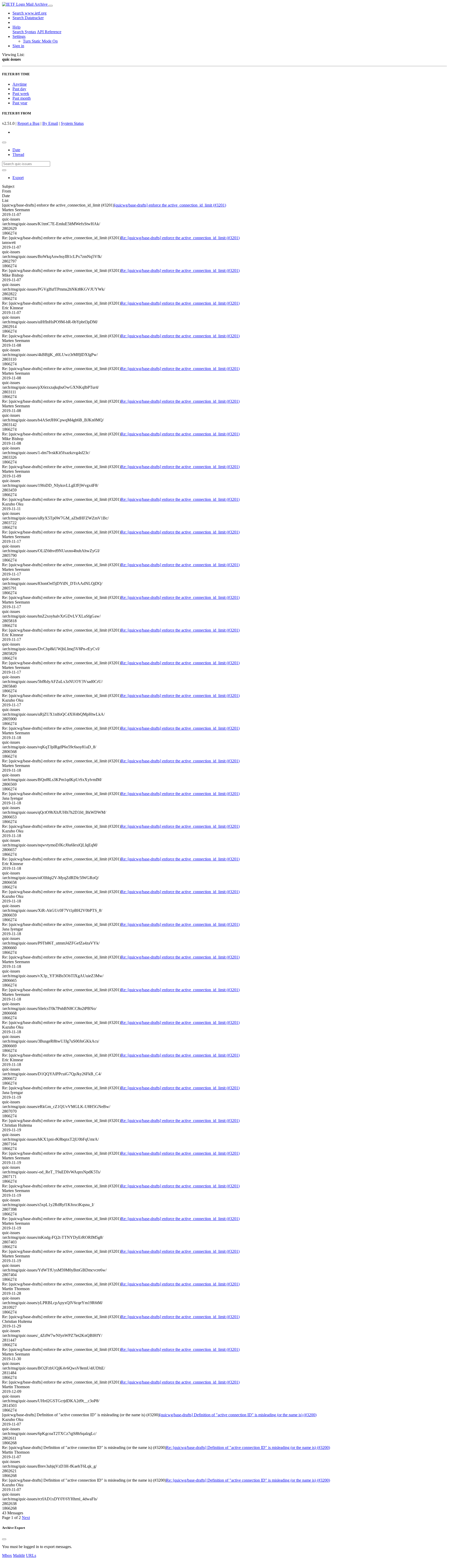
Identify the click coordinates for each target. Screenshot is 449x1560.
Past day (19, 89)
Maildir (19, 1555)
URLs (31, 1555)
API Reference (49, 32)
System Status (72, 123)
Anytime (19, 84)
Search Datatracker (28, 18)
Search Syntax (24, 32)
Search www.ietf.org (29, 13)
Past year (19, 103)
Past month (21, 98)
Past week (20, 93)
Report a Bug (28, 123)
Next (26, 1517)
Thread (18, 154)
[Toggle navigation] (51, 5)
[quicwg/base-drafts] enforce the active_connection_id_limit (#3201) (170, 205)
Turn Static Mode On (40, 41)
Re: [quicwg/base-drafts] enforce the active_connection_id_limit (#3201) (180, 238)
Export (18, 177)
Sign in (18, 46)
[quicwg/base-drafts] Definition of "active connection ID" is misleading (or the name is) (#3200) (237, 1415)
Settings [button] (18, 36)
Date (16, 150)
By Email (50, 123)
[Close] (4, 1539)
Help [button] (16, 27)
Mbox (7, 1555)
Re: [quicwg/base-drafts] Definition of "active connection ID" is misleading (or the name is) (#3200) (248, 1447)
